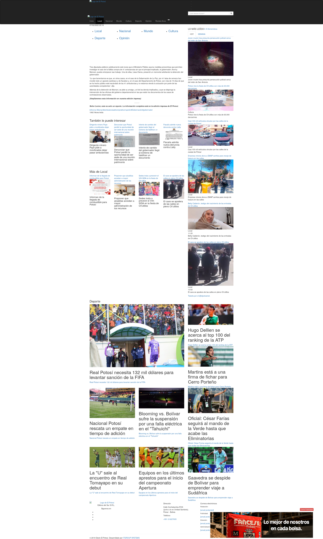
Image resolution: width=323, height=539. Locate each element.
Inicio (92, 21)
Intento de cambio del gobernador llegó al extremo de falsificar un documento (148, 128)
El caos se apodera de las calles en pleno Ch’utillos (173, 176)
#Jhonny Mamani (96, 110)
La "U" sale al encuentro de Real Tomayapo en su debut (112, 492)
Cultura (128, 21)
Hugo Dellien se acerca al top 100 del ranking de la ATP (210, 345)
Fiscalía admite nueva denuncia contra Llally (172, 125)
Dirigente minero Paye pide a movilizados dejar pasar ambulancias (99, 127)
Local (100, 21)
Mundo (119, 21)
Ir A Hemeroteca (210, 29)
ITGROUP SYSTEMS (131, 537)
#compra (118, 110)
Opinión (148, 21)
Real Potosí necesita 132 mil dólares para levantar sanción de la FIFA (117, 382)
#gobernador (147, 110)
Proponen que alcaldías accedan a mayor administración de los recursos (123, 179)
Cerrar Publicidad (307, 509)
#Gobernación (136, 110)
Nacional (109, 21)
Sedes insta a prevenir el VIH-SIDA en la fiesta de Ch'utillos (149, 178)
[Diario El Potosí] (137, 1)
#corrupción (126, 110)
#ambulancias (108, 110)
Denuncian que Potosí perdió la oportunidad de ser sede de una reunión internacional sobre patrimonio (124, 129)
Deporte (138, 21)
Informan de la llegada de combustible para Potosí (100, 176)
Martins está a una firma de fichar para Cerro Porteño (209, 386)
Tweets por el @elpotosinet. (199, 296)
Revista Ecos (160, 21)
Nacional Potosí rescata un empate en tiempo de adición (112, 438)
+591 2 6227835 (170, 519)
